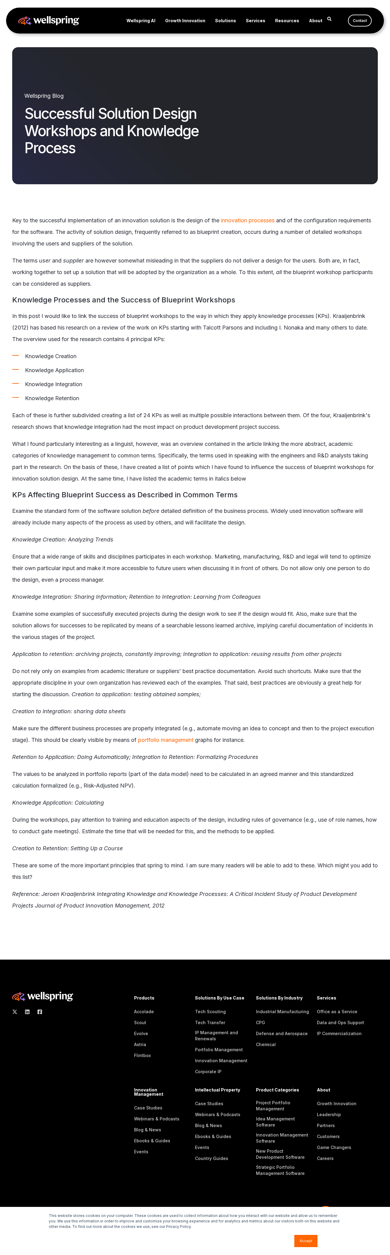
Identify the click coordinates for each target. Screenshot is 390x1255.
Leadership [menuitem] (329, 1114)
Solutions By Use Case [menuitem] (219, 998)
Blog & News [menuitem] (147, 1129)
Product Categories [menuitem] (277, 1090)
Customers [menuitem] (328, 1136)
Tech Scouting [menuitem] (210, 1011)
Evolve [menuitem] (141, 1033)
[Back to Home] (48, 21)
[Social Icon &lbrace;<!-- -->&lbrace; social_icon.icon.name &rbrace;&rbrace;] (16, 1011)
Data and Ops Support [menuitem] (340, 1022)
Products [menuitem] (144, 998)
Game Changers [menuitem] (334, 1147)
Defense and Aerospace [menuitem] (282, 1033)
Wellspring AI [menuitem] (140, 20)
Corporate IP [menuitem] (208, 1071)
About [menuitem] (315, 20)
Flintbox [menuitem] (142, 1055)
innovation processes (248, 220)
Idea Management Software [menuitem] (275, 1121)
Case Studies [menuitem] (148, 1107)
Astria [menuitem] (140, 1044)
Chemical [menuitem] (266, 1044)
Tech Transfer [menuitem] (210, 1022)
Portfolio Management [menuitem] (219, 1049)
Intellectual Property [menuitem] (217, 1090)
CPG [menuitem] (260, 1022)
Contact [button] (360, 20)
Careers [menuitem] (325, 1158)
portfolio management (165, 740)
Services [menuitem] (255, 20)
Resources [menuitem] (287, 20)
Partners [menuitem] (326, 1125)
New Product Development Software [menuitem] (280, 1154)
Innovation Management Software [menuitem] (282, 1138)
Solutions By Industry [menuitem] (279, 998)
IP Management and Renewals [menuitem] (216, 1035)
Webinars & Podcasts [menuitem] (156, 1118)
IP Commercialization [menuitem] (339, 1033)
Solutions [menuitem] (225, 20)
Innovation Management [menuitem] (221, 1060)
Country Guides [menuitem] (211, 1158)
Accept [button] (306, 1241)
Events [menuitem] (141, 1151)
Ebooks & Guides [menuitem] (152, 1140)
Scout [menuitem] (140, 1022)
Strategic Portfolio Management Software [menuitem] (280, 1170)
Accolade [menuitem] (144, 1011)
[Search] (329, 18)
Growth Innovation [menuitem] (185, 20)
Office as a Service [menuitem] (337, 1011)
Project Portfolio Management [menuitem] (273, 1105)
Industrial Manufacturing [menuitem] (282, 1011)
